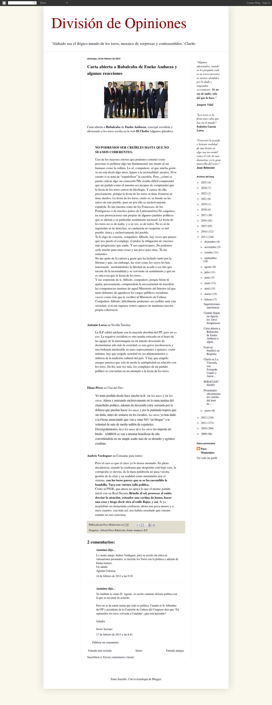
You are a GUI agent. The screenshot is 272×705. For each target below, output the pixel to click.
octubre (209, 252)
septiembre (210, 258)
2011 (204, 423)
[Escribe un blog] (142, 525)
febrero (208, 299)
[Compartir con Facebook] (150, 525)
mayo (207, 283)
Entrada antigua (175, 650)
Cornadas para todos (129, 456)
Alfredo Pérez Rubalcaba (112, 530)
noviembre (210, 247)
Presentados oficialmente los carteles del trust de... (212, 397)
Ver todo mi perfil (207, 458)
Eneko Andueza (135, 530)
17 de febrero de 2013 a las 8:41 (114, 634)
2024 (204, 188)
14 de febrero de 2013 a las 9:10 (114, 576)
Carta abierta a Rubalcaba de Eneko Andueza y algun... (212, 335)
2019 (204, 204)
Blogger (156, 679)
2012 (204, 417)
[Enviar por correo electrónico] (139, 525)
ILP (146, 530)
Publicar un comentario (105, 642)
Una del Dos (115, 388)
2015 (204, 226)
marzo (208, 294)
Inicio (139, 650)
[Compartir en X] (146, 525)
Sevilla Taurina (120, 325)
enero (207, 410)
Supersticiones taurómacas (212, 305)
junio (207, 277)
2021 (204, 199)
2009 (204, 434)
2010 (204, 428)
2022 (204, 193)
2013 (204, 237)
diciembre (210, 241)
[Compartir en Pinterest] (154, 525)
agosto (208, 267)
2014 (204, 231)
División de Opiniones (119, 22)
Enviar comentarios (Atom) (118, 657)
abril (207, 288)
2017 (204, 215)
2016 (204, 220)
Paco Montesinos (207, 451)
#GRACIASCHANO (211, 383)
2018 (204, 209)
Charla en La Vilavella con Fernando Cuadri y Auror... (211, 367)
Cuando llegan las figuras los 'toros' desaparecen (212, 318)
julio (207, 272)
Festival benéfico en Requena (211, 350)
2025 (204, 182)
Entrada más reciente (100, 650)
